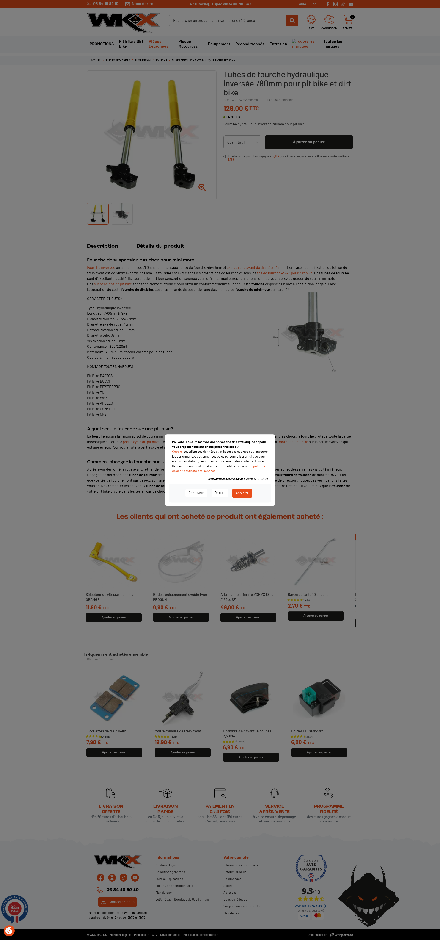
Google (177, 451)
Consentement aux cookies (9, 931)
